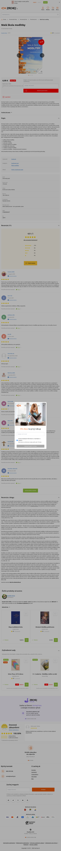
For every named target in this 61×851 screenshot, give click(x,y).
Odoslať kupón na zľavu (30, 446)
